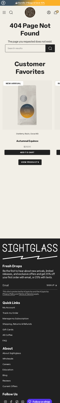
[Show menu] (4, 12)
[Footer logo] (30, 251)
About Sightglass (12, 353)
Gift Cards (8, 329)
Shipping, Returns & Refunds (17, 324)
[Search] (50, 48)
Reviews (7, 380)
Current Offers (10, 386)
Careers (7, 364)
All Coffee (7, 335)
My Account (9, 307)
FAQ (5, 340)
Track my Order (10, 313)
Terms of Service (26, 294)
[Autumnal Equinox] (27, 105)
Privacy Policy (9, 294)
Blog (5, 375)
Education (8, 369)
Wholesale (8, 358)
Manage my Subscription (16, 318)
